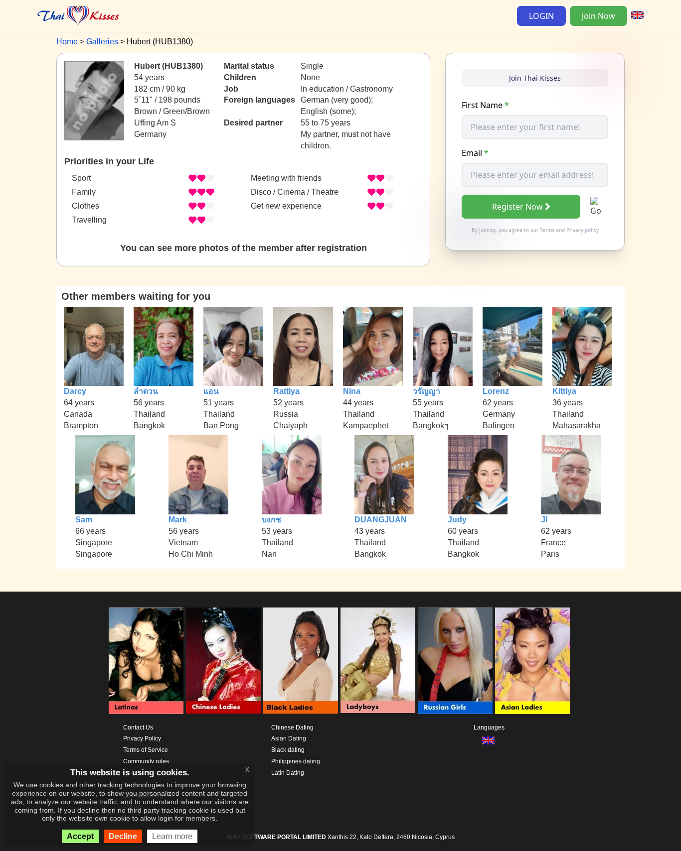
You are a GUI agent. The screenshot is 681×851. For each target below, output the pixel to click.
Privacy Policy (142, 738)
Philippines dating (295, 761)
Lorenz (496, 391)
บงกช (271, 519)
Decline (123, 836)
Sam (83, 519)
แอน (211, 391)
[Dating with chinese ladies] (223, 661)
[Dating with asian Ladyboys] (377, 661)
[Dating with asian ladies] (532, 661)
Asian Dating (288, 738)
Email (475, 152)
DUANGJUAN (380, 519)
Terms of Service (145, 749)
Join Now (598, 15)
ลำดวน (146, 391)
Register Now (517, 206)
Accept (80, 836)
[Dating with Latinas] (146, 661)
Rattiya (286, 391)
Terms (547, 230)
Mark (178, 519)
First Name (485, 105)
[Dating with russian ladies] (455, 661)
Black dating (288, 749)
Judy (457, 519)
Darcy (75, 391)
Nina (351, 391)
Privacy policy (582, 230)
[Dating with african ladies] (300, 661)
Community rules (146, 761)
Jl (544, 519)
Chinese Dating (292, 727)
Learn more (172, 836)
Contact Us (138, 727)
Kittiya (564, 391)
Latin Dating (287, 772)
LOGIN (541, 15)
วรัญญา (426, 391)
